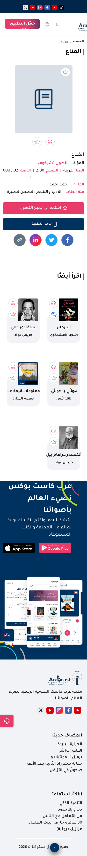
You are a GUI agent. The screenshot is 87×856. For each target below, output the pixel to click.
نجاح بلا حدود (70, 810)
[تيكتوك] (61, 7)
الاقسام (78, 41)
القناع (77, 155)
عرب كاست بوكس (37, 487)
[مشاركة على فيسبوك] (67, 240)
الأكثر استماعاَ (67, 794)
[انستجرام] (40, 7)
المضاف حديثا (67, 735)
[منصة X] (40, 710)
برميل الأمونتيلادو (66, 757)
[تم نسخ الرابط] (20, 240)
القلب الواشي (70, 751)
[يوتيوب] (54, 7)
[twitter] (25, 7)
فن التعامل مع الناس (62, 816)
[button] (7, 635)
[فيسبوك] (47, 7)
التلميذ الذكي (70, 803)
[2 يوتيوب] (32, 7)
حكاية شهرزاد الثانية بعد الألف (54, 764)
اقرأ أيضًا (69, 276)
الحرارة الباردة (70, 744)
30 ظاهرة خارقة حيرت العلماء (55, 823)
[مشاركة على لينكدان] (35, 240)
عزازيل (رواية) (69, 829)
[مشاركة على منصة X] (51, 240)
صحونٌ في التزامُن (66, 770)
